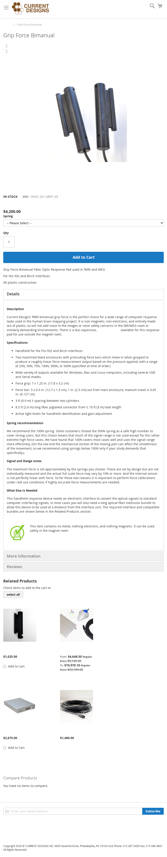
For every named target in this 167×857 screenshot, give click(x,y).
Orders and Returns (17, 838)
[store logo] (30, 9)
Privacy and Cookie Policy (21, 825)
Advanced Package (73, 650)
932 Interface (12, 731)
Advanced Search (15, 831)
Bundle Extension (72, 731)
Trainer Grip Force (16, 650)
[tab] (83, 294)
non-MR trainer (108, 330)
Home (7, 24)
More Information (23, 556)
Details (13, 293)
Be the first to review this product (27, 204)
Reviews (14, 566)
